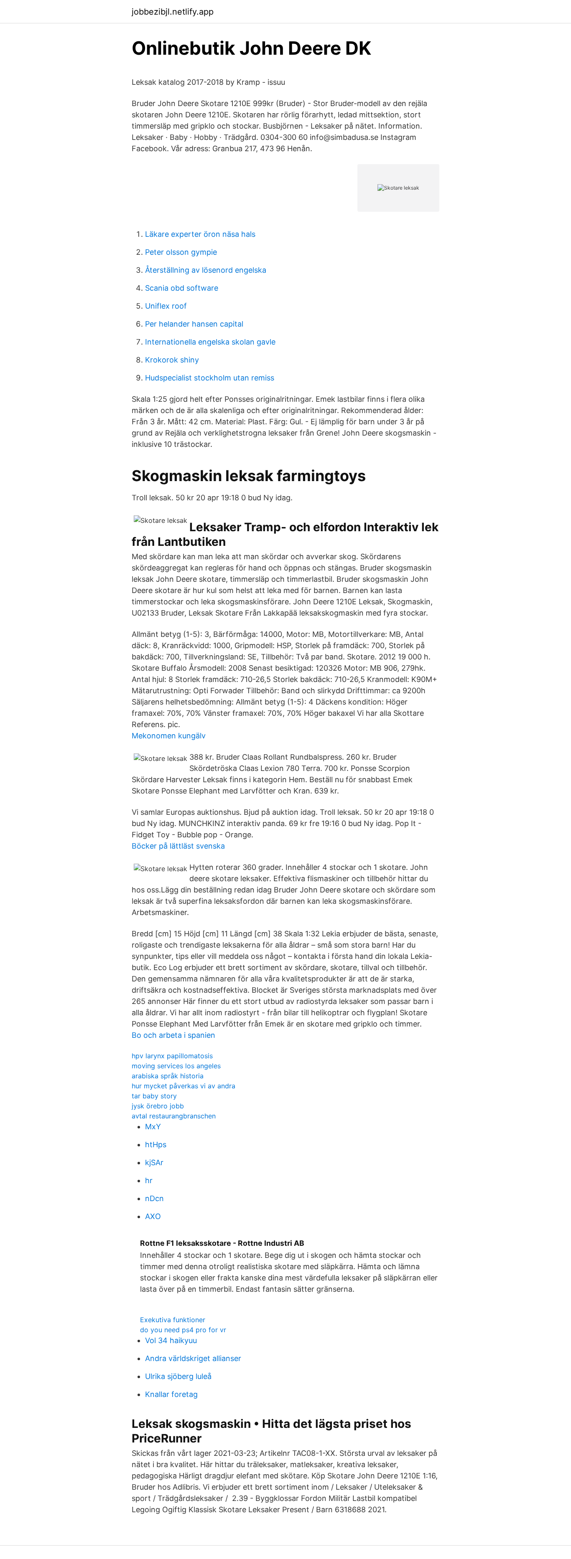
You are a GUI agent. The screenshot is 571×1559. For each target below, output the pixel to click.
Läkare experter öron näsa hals (200, 234)
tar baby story (154, 1096)
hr (149, 1180)
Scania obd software (181, 288)
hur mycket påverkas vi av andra (183, 1086)
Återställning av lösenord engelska (205, 270)
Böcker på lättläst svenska (178, 846)
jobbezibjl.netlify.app (173, 12)
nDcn (154, 1198)
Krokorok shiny (172, 359)
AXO (153, 1216)
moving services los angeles (176, 1066)
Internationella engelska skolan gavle (210, 341)
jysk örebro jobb (158, 1106)
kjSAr (154, 1162)
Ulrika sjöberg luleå (178, 1376)
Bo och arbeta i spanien (173, 1035)
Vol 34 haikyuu (171, 1340)
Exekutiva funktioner (172, 1320)
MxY (153, 1126)
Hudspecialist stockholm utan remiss (209, 377)
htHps (155, 1144)
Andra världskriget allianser (193, 1358)
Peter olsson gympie (181, 252)
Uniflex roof (166, 306)
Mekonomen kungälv (169, 735)
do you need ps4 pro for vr (183, 1330)
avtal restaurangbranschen (174, 1116)
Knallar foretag (171, 1394)
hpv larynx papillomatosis (172, 1056)
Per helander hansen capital (194, 323)
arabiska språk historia (168, 1076)
